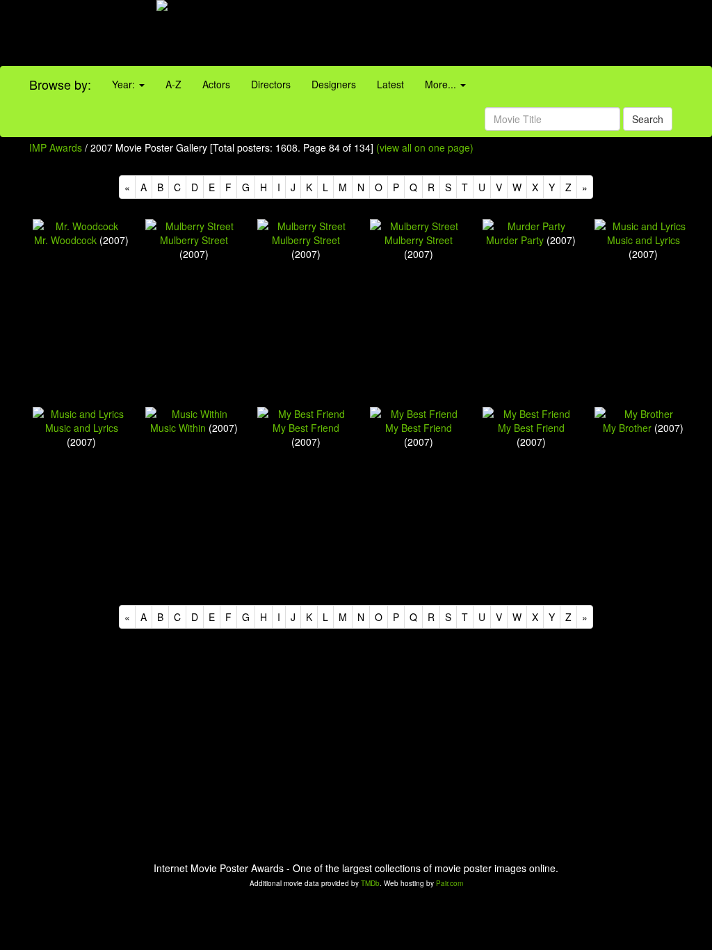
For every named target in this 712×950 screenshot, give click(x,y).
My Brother (627, 428)
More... (442, 84)
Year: (125, 84)
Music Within (178, 428)
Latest (390, 84)
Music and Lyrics (643, 240)
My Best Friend (306, 428)
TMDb (370, 883)
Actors (216, 84)
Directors (271, 84)
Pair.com (449, 883)
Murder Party (515, 240)
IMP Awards (55, 147)
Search (647, 119)
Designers (334, 84)
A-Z (173, 84)
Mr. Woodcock (65, 240)
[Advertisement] (445, 34)
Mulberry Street (194, 240)
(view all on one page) (425, 147)
